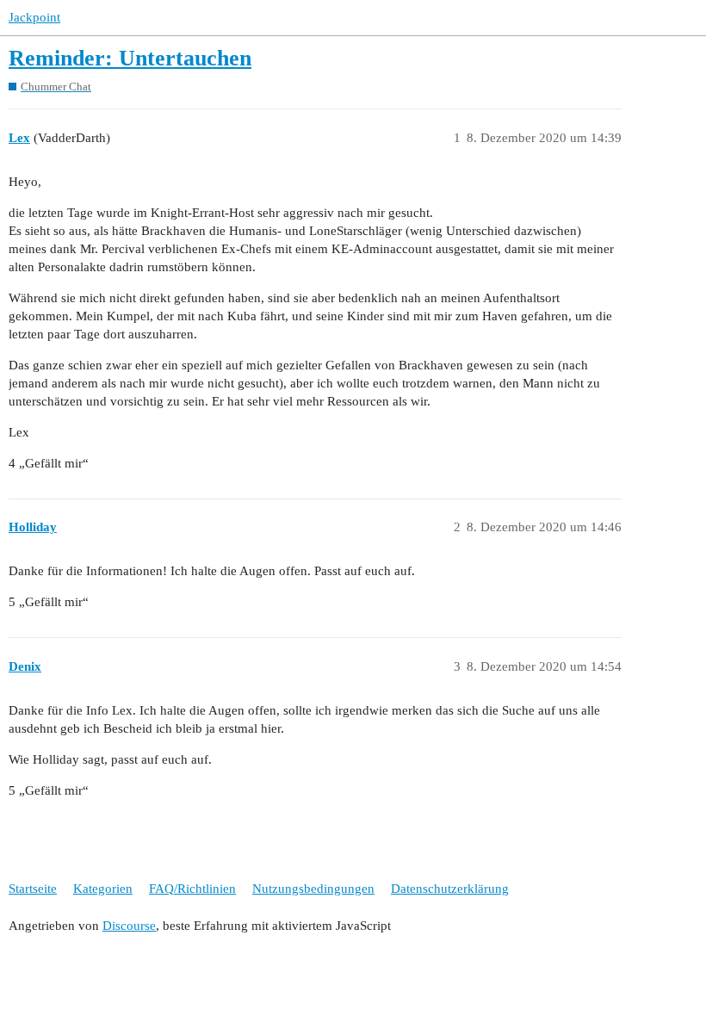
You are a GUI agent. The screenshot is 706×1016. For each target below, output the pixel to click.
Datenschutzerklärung (450, 888)
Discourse (129, 925)
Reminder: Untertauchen (130, 58)
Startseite (33, 888)
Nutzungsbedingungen (313, 888)
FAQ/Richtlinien (192, 888)
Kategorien (103, 888)
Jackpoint (34, 17)
